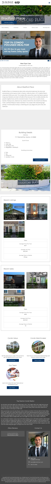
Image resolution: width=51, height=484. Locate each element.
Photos (25, 27)
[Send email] (48, 60)
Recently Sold (46, 27)
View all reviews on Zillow (12, 435)
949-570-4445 (5, 60)
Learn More (12, 387)
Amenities (16, 27)
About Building (5, 27)
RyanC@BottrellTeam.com (37, 462)
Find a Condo (38, 360)
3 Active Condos (8, 22)
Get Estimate (12, 360)
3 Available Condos (40, 160)
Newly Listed (35, 27)
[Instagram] (50, 60)
